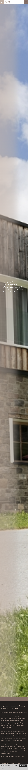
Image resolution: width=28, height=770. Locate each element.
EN (22, 2)
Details (2, 768)
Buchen (14, 699)
